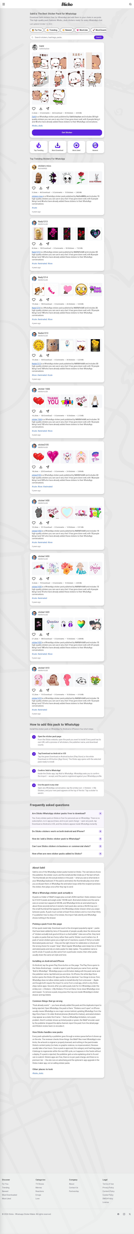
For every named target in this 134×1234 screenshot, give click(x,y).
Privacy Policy (108, 1188)
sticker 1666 (37, 419)
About (71, 1184)
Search (98, 37)
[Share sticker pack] (47, 108)
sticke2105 (36, 475)
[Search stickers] (130, 4)
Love (38, 1199)
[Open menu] (3, 4)
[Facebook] (118, 1214)
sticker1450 (37, 531)
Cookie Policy (108, 1195)
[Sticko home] (67, 4)
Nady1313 (36, 252)
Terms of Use (108, 1184)
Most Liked (6, 1199)
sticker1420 (37, 642)
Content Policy (109, 1191)
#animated (42, 264)
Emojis (38, 1195)
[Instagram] (124, 1214)
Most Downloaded (9, 1195)
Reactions (40, 1191)
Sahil (34, 117)
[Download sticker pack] (40, 108)
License (106, 1202)
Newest (5, 1191)
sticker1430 (37, 587)
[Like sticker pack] (34, 108)
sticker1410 (37, 698)
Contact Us (73, 1188)
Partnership (74, 1191)
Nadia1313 (36, 364)
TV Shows (40, 1184)
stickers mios (37, 196)
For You (5, 1184)
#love (50, 264)
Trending (5, 1188)
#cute (34, 208)
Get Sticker (67, 132)
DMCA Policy (108, 1199)
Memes (39, 1188)
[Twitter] (130, 1214)
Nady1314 (36, 308)
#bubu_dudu (37, 126)
